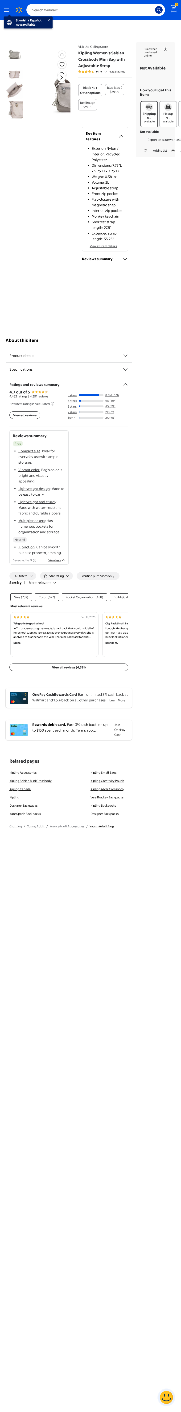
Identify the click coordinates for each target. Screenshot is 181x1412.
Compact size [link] (29, 451)
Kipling (14, 797)
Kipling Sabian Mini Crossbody (30, 781)
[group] (101, 71)
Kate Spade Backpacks (25, 814)
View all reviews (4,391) (69, 667)
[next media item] (61, 77)
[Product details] (125, 356)
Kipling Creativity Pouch (107, 781)
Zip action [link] (26, 547)
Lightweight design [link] (34, 488)
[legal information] (165, 49)
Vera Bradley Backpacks (106, 797)
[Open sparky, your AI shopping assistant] (166, 1397)
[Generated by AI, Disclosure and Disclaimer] (35, 560)
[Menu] (7, 10)
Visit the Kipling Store (93, 47)
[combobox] (95, 10)
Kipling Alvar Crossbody (107, 789)
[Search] (159, 10)
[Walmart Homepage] (19, 10)
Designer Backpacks (23, 805)
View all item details (103, 246)
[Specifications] (125, 369)
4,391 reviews (39, 396)
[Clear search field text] (152, 10)
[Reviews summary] (105, 71)
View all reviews (25, 415)
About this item (22, 340)
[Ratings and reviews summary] (125, 382)
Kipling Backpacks (103, 805)
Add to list (160, 150)
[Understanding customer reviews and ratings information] (52, 404)
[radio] (90, 90)
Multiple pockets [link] (31, 520)
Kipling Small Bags (103, 772)
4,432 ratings (117, 71)
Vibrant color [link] (29, 470)
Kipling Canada (20, 789)
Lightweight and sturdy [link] (37, 502)
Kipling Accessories (23, 772)
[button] (55, 81)
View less (54, 560)
